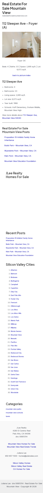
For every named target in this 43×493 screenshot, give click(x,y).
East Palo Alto (16, 295)
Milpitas (13, 328)
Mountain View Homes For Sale (21, 444)
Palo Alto (14, 346)
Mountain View (16, 335)
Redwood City (16, 353)
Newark (14, 339)
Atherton (14, 270)
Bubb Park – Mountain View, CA (17, 244)
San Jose (14, 367)
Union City (14, 389)
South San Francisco (18, 382)
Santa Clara (15, 375)
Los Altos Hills (16, 313)
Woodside (14, 393)
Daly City (14, 292)
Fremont (14, 303)
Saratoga (14, 378)
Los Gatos (15, 317)
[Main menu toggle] (38, 9)
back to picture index (21, 75)
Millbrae (14, 324)
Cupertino (14, 288)
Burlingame (15, 281)
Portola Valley (16, 349)
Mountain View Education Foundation (19, 255)
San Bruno (14, 360)
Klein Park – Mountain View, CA (17, 252)
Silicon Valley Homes (21, 463)
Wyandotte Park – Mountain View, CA (20, 248)
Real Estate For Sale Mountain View (14, 8)
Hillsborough (15, 306)
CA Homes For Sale (21, 469)
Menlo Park (15, 321)
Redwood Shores (17, 357)
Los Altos (14, 310)
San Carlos (15, 364)
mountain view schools (14, 413)
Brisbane (14, 277)
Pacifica (14, 342)
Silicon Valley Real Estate (21, 466)
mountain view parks (13, 409)
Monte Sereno (16, 331)
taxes (8, 416)
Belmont (14, 274)
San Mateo (15, 371)
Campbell (14, 284)
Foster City (15, 299)
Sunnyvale (14, 385)
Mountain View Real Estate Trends (21, 447)
